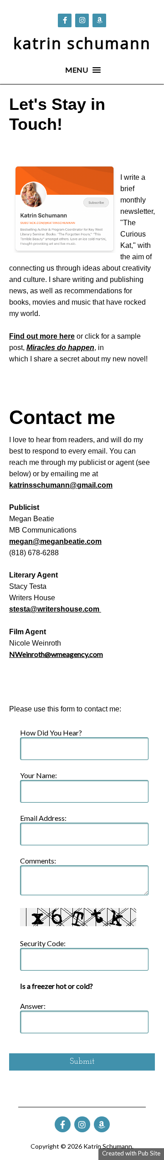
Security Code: (43, 943)
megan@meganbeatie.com (55, 541)
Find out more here (42, 336)
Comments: (38, 860)
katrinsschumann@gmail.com (61, 485)
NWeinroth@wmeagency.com (56, 654)
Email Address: (43, 818)
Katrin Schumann (82, 43)
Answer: (33, 1006)
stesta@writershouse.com (55, 609)
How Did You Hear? (51, 732)
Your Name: (38, 775)
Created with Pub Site (131, 1153)
